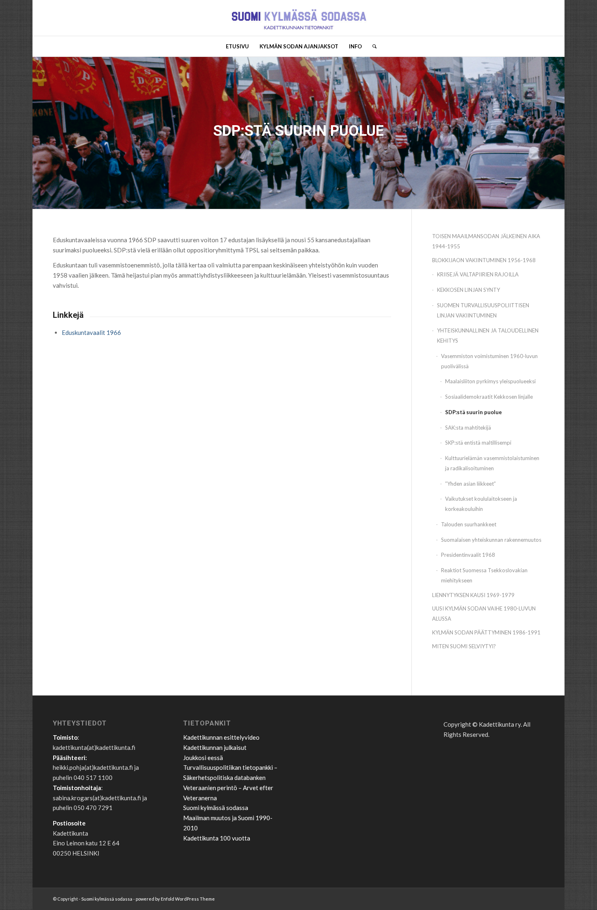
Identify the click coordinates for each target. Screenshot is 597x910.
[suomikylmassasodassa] (298, 18)
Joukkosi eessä (203, 757)
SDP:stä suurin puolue (473, 412)
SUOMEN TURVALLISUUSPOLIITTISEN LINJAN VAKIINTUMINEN (483, 310)
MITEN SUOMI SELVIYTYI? (464, 646)
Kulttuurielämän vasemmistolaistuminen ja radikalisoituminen (492, 463)
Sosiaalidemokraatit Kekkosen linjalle (489, 396)
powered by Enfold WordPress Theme (175, 898)
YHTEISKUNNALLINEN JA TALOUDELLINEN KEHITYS (488, 335)
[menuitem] (237, 46)
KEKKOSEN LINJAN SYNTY (468, 290)
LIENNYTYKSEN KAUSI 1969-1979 (473, 595)
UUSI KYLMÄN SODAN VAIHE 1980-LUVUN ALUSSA (484, 613)
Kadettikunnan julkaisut (215, 747)
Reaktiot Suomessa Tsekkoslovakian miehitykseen (484, 575)
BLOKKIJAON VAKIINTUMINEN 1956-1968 (484, 260)
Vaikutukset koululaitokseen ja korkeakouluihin (481, 503)
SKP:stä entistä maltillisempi (478, 442)
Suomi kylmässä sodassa (215, 807)
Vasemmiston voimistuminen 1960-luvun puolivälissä (489, 361)
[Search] (371, 46)
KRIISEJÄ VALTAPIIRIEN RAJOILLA (478, 274)
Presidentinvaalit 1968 (468, 555)
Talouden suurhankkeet (468, 524)
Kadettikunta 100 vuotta (216, 838)
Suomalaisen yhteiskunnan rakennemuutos (491, 539)
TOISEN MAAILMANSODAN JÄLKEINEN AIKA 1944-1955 (486, 241)
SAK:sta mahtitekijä (468, 427)
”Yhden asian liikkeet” (470, 483)
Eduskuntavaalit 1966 (91, 332)
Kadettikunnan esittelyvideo (221, 737)
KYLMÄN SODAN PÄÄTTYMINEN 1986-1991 (486, 632)
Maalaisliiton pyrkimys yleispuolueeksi (490, 381)
